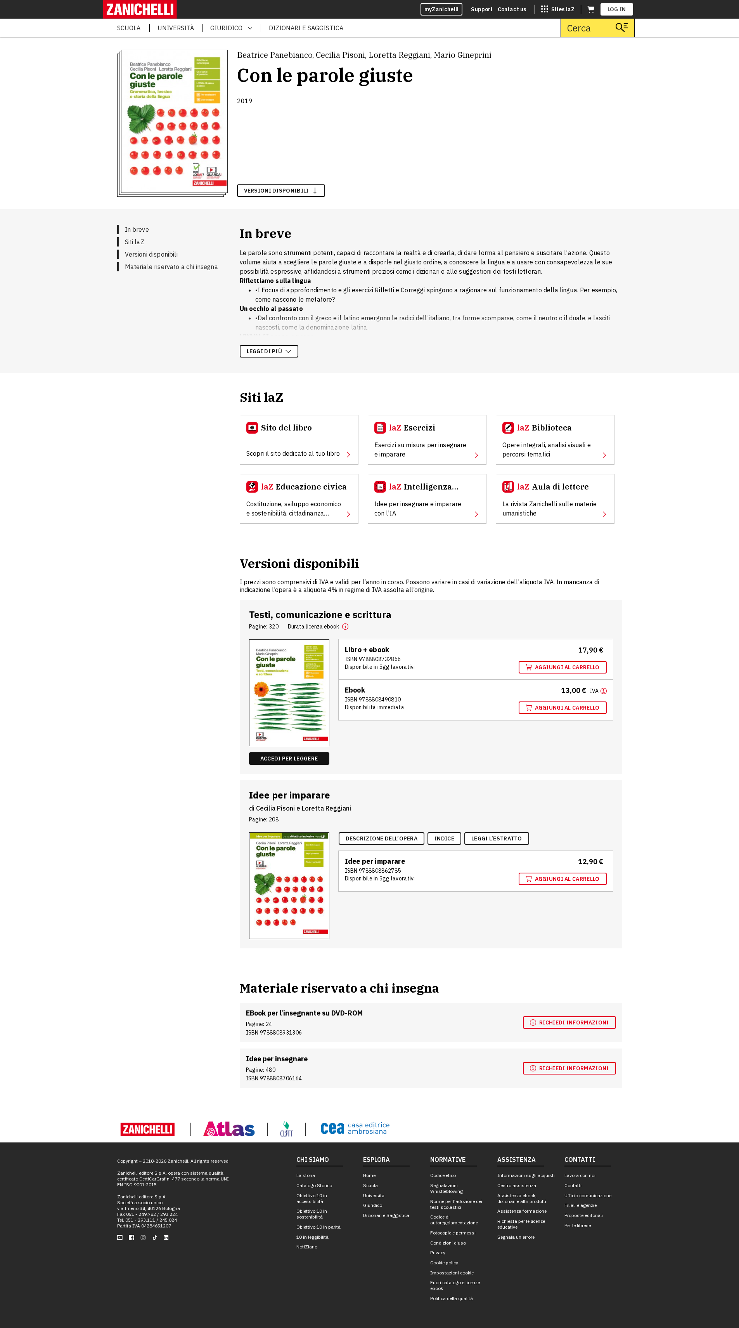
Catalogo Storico (314, 1185)
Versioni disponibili (151, 254)
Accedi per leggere (289, 758)
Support (482, 9)
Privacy (437, 1252)
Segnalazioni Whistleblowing (446, 1188)
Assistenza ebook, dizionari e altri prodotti (521, 1198)
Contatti (573, 1185)
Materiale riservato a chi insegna (171, 267)
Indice (444, 838)
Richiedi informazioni (574, 1022)
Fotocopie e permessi (453, 1233)
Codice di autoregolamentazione (454, 1220)
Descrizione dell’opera (382, 838)
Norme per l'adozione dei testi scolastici (456, 1204)
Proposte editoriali (583, 1215)
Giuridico (372, 1205)
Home (369, 1175)
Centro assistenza (516, 1185)
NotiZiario (306, 1247)
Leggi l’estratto (496, 838)
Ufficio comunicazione (587, 1195)
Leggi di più (264, 351)
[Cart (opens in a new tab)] (590, 9)
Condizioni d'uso (448, 1243)
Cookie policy (444, 1263)
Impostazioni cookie (452, 1273)
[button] (345, 626)
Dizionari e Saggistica (386, 1215)
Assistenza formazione (522, 1211)
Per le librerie (577, 1225)
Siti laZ (134, 242)
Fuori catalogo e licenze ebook (455, 1285)
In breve (137, 229)
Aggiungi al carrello (567, 667)
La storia (305, 1175)
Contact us (512, 9)
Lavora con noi (579, 1175)
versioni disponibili (276, 190)
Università (373, 1195)
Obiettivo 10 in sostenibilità (311, 1214)
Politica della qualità (451, 1298)
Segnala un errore (516, 1237)
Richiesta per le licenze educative (521, 1224)
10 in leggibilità (312, 1237)
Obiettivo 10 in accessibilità (311, 1198)
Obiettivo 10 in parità (318, 1227)
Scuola (370, 1185)
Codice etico (443, 1175)
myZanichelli (441, 9)
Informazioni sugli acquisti (526, 1175)
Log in (616, 9)
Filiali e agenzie (580, 1205)
